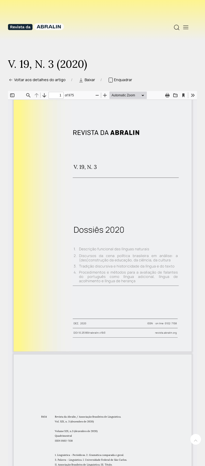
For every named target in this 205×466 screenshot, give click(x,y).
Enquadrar (122, 79)
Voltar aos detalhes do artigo (39, 79)
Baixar (89, 79)
